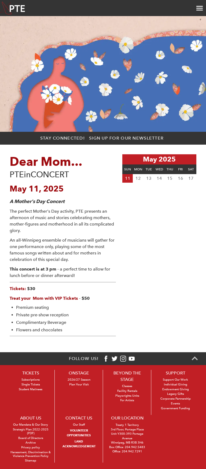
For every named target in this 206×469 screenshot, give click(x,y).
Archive (30, 442)
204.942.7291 (132, 451)
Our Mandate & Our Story (30, 424)
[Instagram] (123, 358)
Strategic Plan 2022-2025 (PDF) (31, 431)
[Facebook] (106, 358)
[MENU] (199, 8)
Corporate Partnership (175, 398)
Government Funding (175, 408)
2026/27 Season (79, 379)
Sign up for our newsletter (126, 138)
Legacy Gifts (175, 394)
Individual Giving (175, 384)
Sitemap (30, 460)
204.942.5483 (135, 447)
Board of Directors (30, 438)
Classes (127, 386)
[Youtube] (131, 358)
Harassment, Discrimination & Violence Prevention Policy (30, 454)
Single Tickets (30, 384)
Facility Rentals (127, 391)
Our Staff (79, 424)
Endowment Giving (175, 389)
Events (175, 403)
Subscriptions (30, 379)
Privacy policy (30, 447)
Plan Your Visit (79, 384)
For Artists (127, 400)
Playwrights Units (127, 395)
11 (127, 178)
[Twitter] (114, 358)
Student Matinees (30, 389)
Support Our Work (175, 379)
